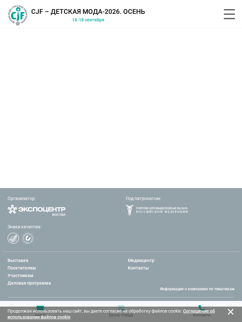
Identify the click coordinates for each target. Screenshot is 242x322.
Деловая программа (29, 283)
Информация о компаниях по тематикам (197, 289)
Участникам (20, 275)
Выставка (18, 260)
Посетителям (22, 267)
